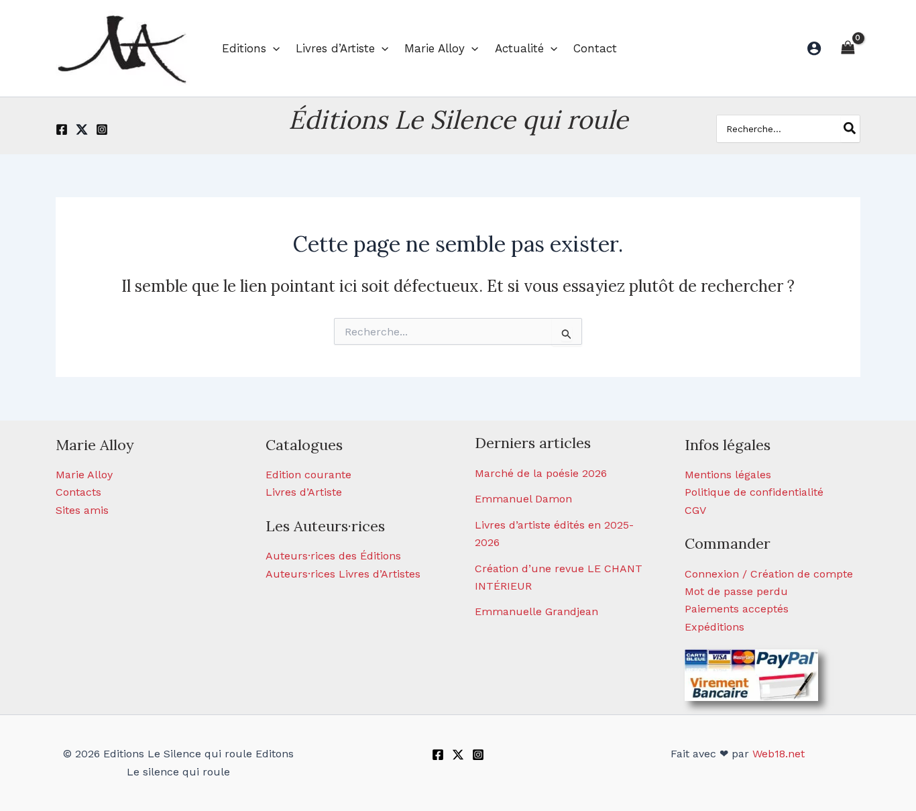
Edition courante (308, 474)
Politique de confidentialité (754, 492)
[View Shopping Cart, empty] (847, 48)
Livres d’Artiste (304, 492)
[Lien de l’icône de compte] (814, 48)
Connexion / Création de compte (769, 573)
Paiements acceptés (737, 608)
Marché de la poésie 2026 (541, 473)
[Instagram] (102, 129)
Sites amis (82, 510)
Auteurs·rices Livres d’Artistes (343, 573)
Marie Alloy (84, 474)
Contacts (78, 492)
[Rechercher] (850, 128)
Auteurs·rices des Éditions (333, 555)
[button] (273, 48)
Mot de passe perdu (736, 591)
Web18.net (778, 753)
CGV (695, 510)
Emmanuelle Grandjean (536, 611)
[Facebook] (62, 129)
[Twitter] (82, 129)
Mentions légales (728, 474)
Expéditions (714, 626)
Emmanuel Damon (523, 498)
